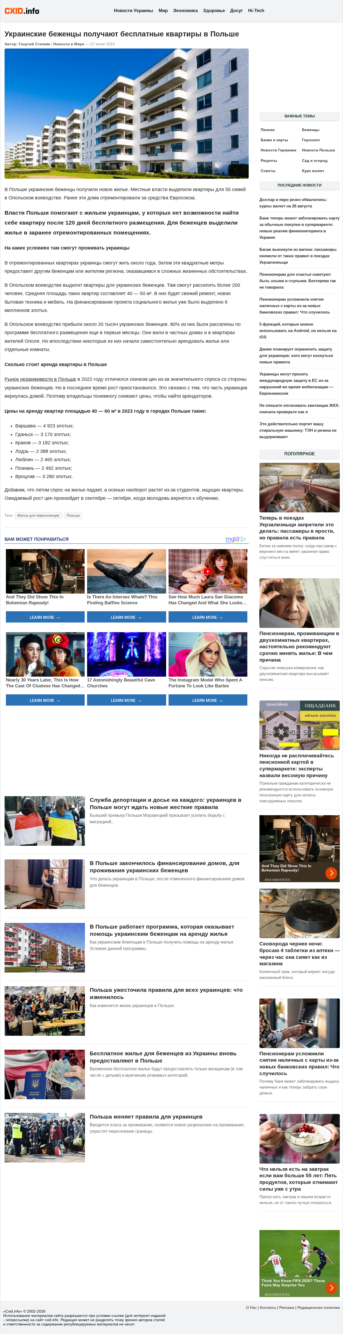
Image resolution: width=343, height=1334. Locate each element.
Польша (73, 515)
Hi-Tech (256, 10)
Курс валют (313, 171)
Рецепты (269, 160)
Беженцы (310, 130)
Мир (163, 10)
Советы (268, 171)
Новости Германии (278, 150)
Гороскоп (311, 140)
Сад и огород (314, 160)
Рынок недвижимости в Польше (40, 379)
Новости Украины (133, 10)
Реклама (286, 1307)
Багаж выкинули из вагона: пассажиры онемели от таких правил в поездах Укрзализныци (298, 255)
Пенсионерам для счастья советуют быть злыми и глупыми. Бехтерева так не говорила (297, 280)
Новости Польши (318, 150)
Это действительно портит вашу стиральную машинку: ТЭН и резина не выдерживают (298, 430)
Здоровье (214, 10)
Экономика (185, 10)
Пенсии (268, 130)
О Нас (251, 1307)
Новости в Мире (68, 44)
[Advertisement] (127, 750)
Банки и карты (274, 140)
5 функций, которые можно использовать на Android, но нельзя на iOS (298, 330)
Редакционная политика (318, 1307)
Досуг (236, 10)
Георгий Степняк (34, 44)
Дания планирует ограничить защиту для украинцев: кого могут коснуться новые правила (296, 355)
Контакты (268, 1307)
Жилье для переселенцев (38, 515)
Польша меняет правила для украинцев (146, 1116)
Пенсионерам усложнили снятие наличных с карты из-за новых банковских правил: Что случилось (294, 305)
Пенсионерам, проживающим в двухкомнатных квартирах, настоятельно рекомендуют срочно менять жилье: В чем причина (299, 647)
